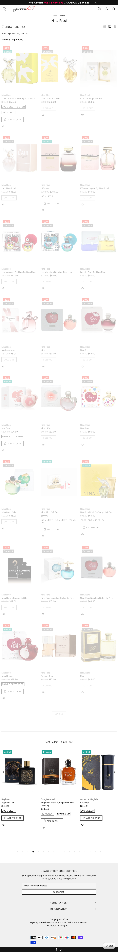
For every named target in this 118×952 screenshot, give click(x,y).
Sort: (3, 33)
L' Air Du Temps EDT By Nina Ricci (18, 98)
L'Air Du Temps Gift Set (91, 98)
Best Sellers (51, 742)
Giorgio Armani (48, 799)
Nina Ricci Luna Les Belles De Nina (57, 598)
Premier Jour (47, 676)
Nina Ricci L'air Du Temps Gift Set (96, 512)
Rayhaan (5, 799)
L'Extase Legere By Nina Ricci (94, 188)
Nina (43, 350)
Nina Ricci (6, 95)
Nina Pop (84, 428)
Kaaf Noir (84, 802)
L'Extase (45, 188)
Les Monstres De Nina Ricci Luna (56, 272)
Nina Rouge (7, 676)
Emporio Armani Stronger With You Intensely (57, 804)
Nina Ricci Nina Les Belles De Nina (96, 598)
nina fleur (5, 428)
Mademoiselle (8, 350)
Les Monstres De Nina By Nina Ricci (18, 272)
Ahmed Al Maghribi (89, 799)
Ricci (82, 676)
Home (55, 15)
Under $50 (67, 742)
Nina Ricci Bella (8, 512)
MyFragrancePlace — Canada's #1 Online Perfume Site (23, 8)
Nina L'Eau (46, 428)
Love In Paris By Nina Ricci (93, 272)
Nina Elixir (85, 350)
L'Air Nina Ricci (8, 188)
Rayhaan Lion (7, 802)
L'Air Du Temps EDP (50, 98)
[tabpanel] (19, 791)
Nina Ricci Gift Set (49, 512)
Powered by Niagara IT (59, 925)
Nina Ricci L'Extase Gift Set (14, 598)
